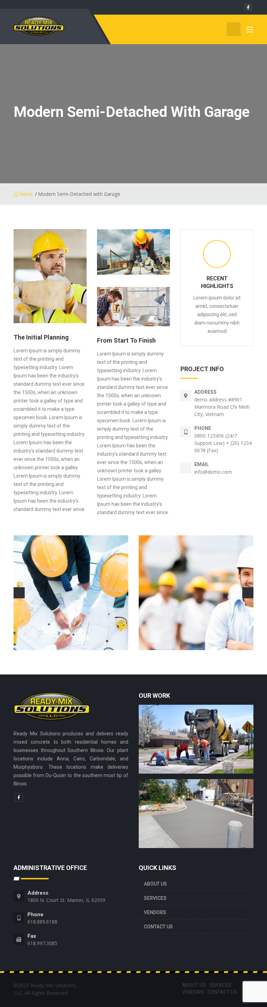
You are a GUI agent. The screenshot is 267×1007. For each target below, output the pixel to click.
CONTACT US (158, 926)
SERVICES (155, 898)
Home (25, 194)
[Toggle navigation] (249, 31)
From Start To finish (126, 340)
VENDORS (155, 912)
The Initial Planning (41, 337)
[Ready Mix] (48, 29)
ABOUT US (155, 884)
